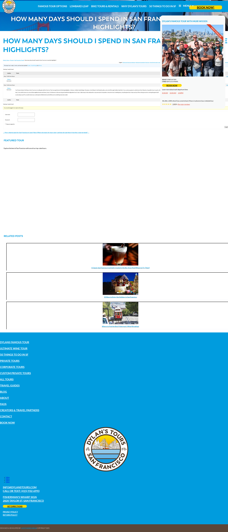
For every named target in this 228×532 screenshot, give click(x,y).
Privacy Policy (10, 512)
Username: (7, 114)
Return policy (10, 515)
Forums (12, 60)
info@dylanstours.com (20, 487)
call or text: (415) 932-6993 (21, 490)
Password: (7, 120)
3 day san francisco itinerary (129, 62)
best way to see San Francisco (142, 62)
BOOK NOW (171, 85)
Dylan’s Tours (6, 60)
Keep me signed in (10, 124)
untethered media (29, 528)
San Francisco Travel (19, 60)
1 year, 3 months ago (32, 65)
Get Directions (14, 506)
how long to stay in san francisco (157, 62)
